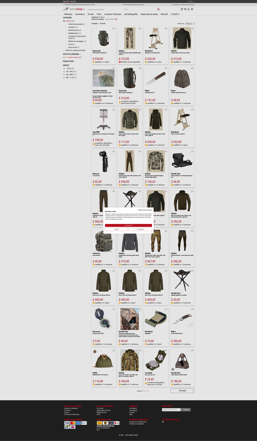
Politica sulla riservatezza (145, 210)
